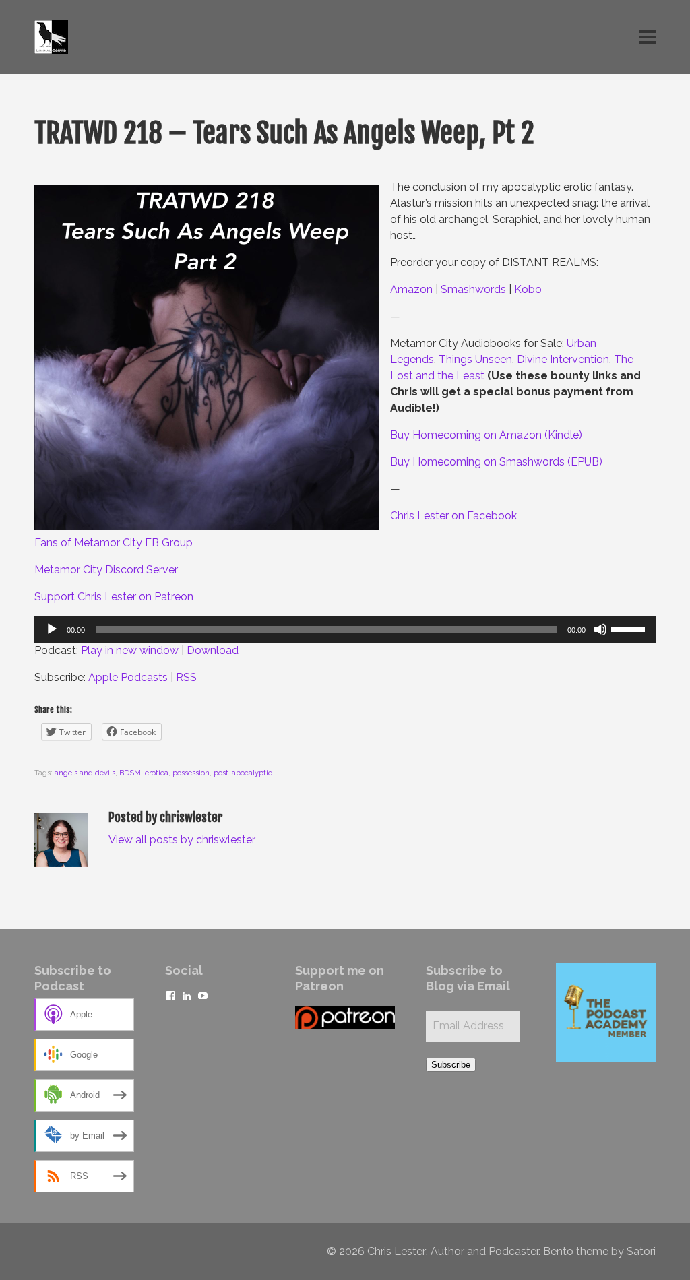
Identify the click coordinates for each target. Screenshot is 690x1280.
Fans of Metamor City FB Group (113, 542)
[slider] (630, 628)
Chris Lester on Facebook (453, 515)
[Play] (52, 629)
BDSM (130, 773)
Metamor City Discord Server (106, 569)
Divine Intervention (563, 359)
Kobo (528, 289)
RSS (186, 677)
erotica (156, 773)
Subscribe (450, 1065)
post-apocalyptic (243, 773)
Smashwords (473, 289)
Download (213, 650)
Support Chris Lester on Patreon (113, 596)
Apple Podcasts (128, 677)
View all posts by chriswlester (181, 839)
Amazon (411, 289)
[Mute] (600, 629)
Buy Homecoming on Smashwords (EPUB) (496, 461)
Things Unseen (475, 359)
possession (191, 773)
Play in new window (130, 650)
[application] (345, 629)
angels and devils (85, 773)
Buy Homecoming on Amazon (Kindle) (486, 434)
